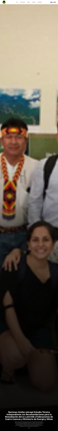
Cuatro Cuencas (22, 2)
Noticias (28, 2)
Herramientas (40, 2)
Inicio (17, 2)
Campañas (33, 2)
